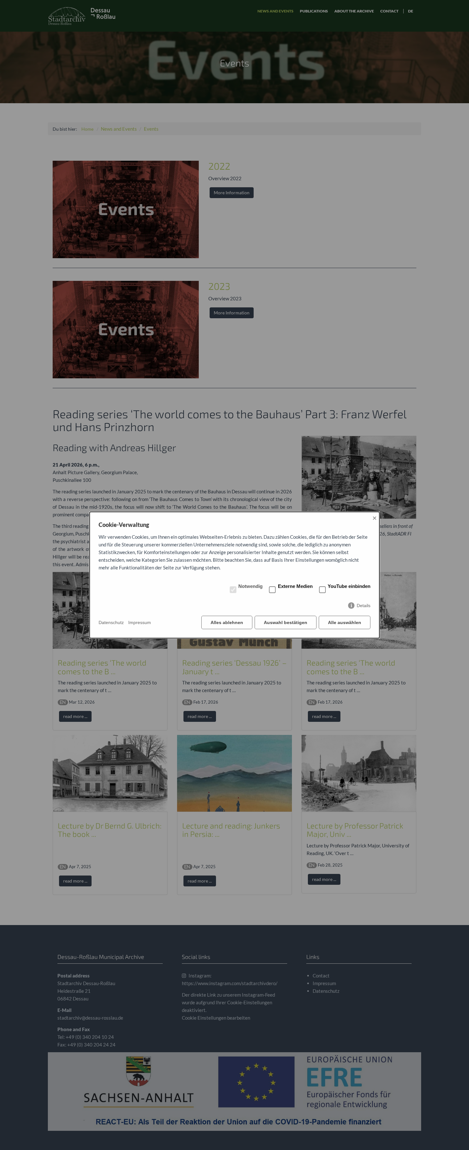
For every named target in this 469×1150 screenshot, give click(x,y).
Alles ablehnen (227, 622)
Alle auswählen (344, 622)
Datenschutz (111, 622)
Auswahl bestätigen (285, 622)
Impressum (139, 622)
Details (363, 605)
